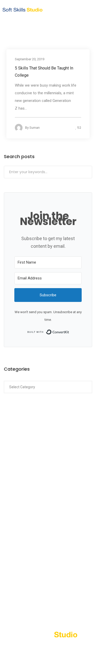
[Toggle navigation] (84, 9)
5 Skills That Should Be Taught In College (44, 71)
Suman (34, 127)
